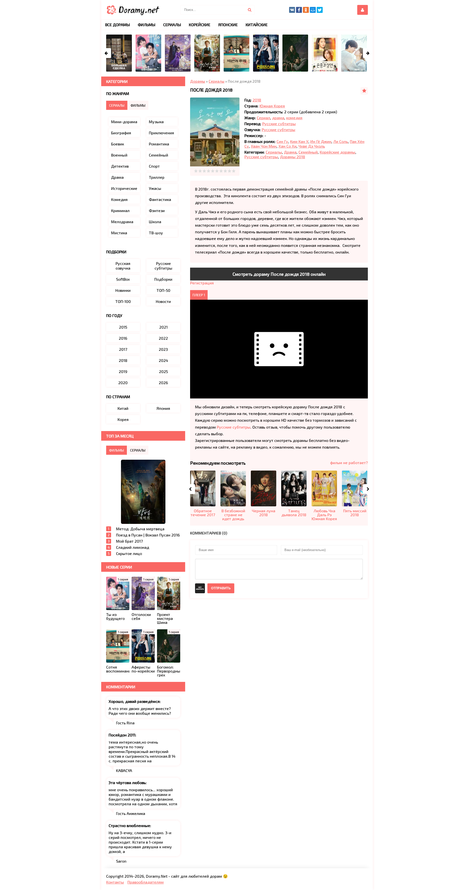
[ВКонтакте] (292, 10)
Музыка (156, 121)
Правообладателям (145, 882)
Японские (228, 24)
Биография (121, 132)
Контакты (115, 882)
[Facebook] (299, 10)
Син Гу (282, 141)
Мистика (119, 232)
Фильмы (146, 24)
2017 (123, 349)
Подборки (163, 279)
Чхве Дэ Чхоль (311, 146)
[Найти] (250, 10)
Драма (290, 152)
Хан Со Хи (287, 146)
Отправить (221, 588)
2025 (163, 371)
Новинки (123, 290)
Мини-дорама (124, 121)
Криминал (120, 210)
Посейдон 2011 (122, 734)
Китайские (257, 24)
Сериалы (274, 152)
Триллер (156, 177)
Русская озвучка (123, 265)
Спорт (154, 166)
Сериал (263, 117)
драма (278, 117)
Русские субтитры (279, 123)
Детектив (120, 166)
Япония (163, 408)
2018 (257, 100)
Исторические (124, 188)
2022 (163, 338)
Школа (155, 221)
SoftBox (123, 279)
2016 (123, 338)
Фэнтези (157, 210)
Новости (163, 301)
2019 (123, 371)
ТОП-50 (163, 290)
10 (234, 171)
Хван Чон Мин (263, 146)
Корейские (199, 24)
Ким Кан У (299, 141)
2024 (163, 360)
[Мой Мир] (313, 10)
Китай (123, 408)
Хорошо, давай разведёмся (134, 701)
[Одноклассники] (306, 10)
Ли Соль (340, 141)
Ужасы (155, 188)
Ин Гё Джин (320, 141)
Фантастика (160, 199)
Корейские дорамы (337, 152)
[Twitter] (320, 10)
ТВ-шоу (156, 232)
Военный (119, 155)
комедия (294, 117)
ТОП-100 (123, 301)
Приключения (161, 132)
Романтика (159, 143)
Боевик (117, 143)
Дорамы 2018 (292, 156)
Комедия (119, 199)
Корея (123, 419)
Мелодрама (122, 221)
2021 (163, 327)
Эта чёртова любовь (127, 782)
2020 (123, 382)
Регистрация (202, 282)
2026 (163, 382)
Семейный (308, 152)
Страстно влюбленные (129, 825)
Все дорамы (117, 24)
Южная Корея (272, 105)
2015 (123, 327)
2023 (163, 349)
